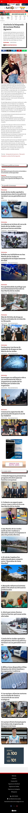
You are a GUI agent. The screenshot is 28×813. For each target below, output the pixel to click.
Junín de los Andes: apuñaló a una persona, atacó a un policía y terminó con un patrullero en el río (13, 195)
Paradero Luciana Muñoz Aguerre (10, 156)
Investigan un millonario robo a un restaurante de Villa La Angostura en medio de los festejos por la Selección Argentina (13, 381)
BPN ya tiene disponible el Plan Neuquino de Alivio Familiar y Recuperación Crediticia (14, 669)
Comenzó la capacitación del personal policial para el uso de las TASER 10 (13, 414)
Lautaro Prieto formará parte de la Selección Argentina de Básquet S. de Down (12, 178)
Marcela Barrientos (11, 45)
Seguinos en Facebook (14, 784)
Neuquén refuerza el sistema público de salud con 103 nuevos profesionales (13, 588)
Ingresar (14, 792)
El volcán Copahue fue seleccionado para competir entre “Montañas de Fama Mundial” (12, 560)
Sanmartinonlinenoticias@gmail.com (14, 801)
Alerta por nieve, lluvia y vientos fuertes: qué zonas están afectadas (13, 614)
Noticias (14, 776)
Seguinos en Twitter (14, 786)
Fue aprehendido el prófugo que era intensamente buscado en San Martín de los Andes (13, 289)
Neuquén (22, 154)
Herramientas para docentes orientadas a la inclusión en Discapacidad (13, 171)
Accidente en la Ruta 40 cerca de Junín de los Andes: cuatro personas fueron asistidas (13, 226)
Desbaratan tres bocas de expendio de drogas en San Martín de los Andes (11, 349)
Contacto (14, 778)
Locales (3, 169)
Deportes (3, 175)
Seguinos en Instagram (14, 789)
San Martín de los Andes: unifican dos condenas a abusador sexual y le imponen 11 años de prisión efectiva (13, 532)
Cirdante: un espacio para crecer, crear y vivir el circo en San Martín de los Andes (12, 504)
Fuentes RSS (14, 781)
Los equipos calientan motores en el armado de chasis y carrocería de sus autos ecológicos (14, 697)
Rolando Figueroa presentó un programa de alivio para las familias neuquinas (13, 478)
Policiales (6, 42)
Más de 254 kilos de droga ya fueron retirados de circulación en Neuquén (13, 319)
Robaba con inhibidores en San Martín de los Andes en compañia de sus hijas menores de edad (13, 257)
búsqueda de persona (12, 154)
